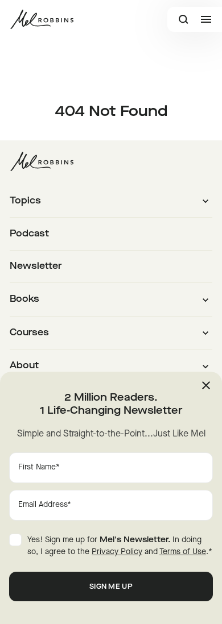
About (24, 366)
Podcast (29, 234)
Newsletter (36, 266)
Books (24, 299)
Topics (25, 201)
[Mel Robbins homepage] (42, 19)
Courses (29, 333)
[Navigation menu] (206, 19)
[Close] (206, 385)
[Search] (183, 19)
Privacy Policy (117, 552)
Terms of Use (182, 552)
